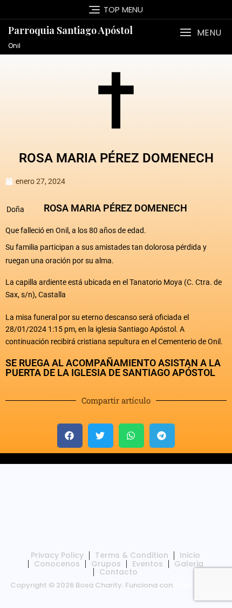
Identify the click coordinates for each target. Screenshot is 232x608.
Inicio (190, 555)
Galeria (188, 563)
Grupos (106, 563)
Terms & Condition (131, 555)
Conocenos (57, 563)
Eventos (147, 563)
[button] (200, 33)
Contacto (118, 571)
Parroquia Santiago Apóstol (70, 30)
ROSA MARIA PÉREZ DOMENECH (116, 158)
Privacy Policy (57, 555)
